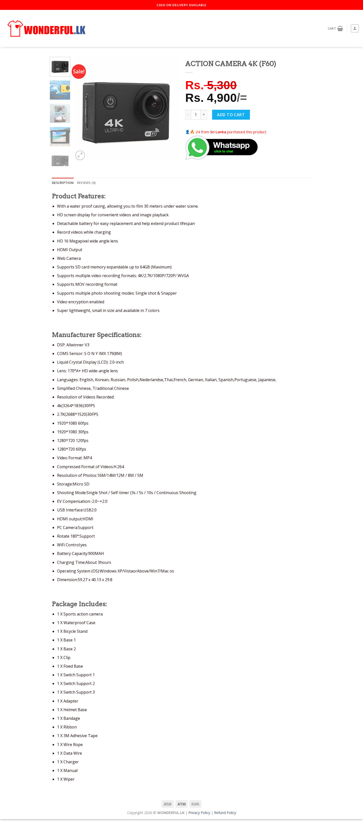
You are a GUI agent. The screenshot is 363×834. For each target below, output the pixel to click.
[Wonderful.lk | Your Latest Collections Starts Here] (47, 29)
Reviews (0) (86, 182)
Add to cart (231, 114)
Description (63, 182)
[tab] (63, 183)
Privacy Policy (199, 812)
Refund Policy (225, 812)
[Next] (169, 109)
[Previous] (82, 109)
